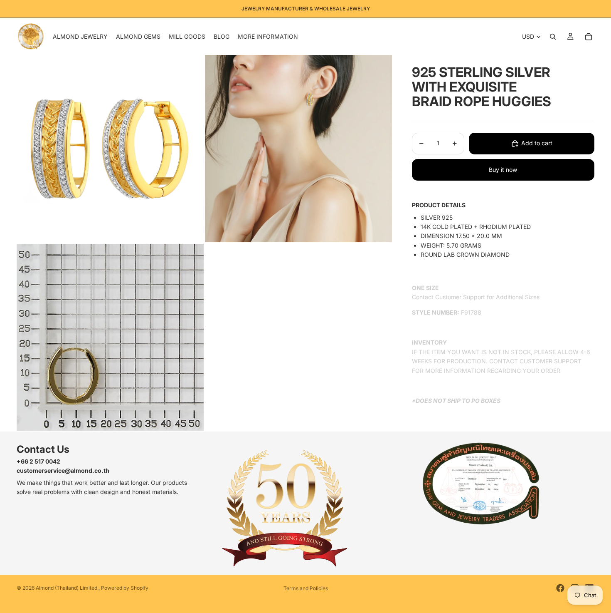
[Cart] (588, 36)
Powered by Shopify (124, 588)
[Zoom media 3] (110, 337)
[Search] (553, 36)
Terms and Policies (305, 588)
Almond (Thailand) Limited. (67, 588)
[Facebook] (560, 588)
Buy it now (503, 169)
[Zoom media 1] (110, 148)
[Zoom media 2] (298, 148)
